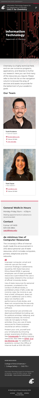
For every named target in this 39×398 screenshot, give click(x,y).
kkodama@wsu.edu (14, 137)
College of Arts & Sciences (15, 364)
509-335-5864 (12, 141)
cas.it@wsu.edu (12, 189)
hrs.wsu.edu (13, 336)
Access (12, 393)
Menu (36, 7)
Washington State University (11, 1)
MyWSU (26, 393)
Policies (19, 393)
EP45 (26, 338)
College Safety (11, 366)
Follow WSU (19, 395)
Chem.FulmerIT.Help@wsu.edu (21, 375)
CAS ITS (24, 366)
